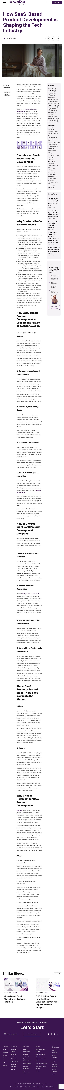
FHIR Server (14, 1058)
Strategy (50, 148)
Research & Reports (53, 142)
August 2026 (51, 88)
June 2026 (50, 92)
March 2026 (51, 97)
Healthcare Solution (13, 1050)
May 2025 (50, 112)
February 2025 (51, 118)
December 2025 (52, 103)
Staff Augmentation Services (40, 1055)
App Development (52, 131)
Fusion (49, 157)
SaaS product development (30, 594)
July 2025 (50, 109)
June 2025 (50, 110)
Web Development (52, 150)
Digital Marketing (52, 155)
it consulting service (53, 165)
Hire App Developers (54, 1056)
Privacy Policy (24, 1086)
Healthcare (50, 161)
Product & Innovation (53, 139)
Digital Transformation (27, 1059)
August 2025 (51, 107)
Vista (49, 187)
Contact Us (5, 1058)
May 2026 (50, 94)
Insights (50, 163)
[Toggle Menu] (4, 2)
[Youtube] (57, 1034)
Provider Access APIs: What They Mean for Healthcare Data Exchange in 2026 (54, 201)
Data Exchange (14, 1061)
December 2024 (52, 122)
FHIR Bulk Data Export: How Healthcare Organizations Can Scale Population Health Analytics (47, 1002)
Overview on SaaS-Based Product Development (7, 93)
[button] (47, 38)
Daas (49, 154)
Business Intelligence (26, 1067)
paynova (50, 169)
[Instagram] (51, 1034)
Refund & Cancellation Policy (36, 1086)
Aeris (49, 127)
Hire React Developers (54, 1065)
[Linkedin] (48, 1034)
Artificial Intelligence (53, 133)
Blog (49, 129)
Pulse (49, 170)
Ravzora (50, 172)
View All (13, 1069)
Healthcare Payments (13, 1065)
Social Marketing (52, 146)
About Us (5, 1052)
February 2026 (51, 99)
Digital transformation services (41, 1067)
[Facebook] (54, 1034)
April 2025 (50, 114)
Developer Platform (13, 1055)
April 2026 (50, 95)
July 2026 (50, 90)
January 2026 (51, 101)
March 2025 (51, 116)
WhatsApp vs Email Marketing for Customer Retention (15, 999)
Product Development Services (41, 1059)
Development (51, 137)
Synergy (50, 185)
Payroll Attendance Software (40, 1050)
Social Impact (51, 144)
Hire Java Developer (54, 1051)
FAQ (4, 1062)
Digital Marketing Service (41, 1063)
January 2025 (51, 120)
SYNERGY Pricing (49, 1086)
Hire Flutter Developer (54, 1060)
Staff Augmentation (26, 1072)
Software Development (26, 1055)
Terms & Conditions (15, 1086)
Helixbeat (19, 810)
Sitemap (5, 1065)
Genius (49, 159)
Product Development (26, 1050)
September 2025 (52, 105)
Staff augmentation (53, 182)
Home (4, 1049)
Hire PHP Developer (54, 1070)
